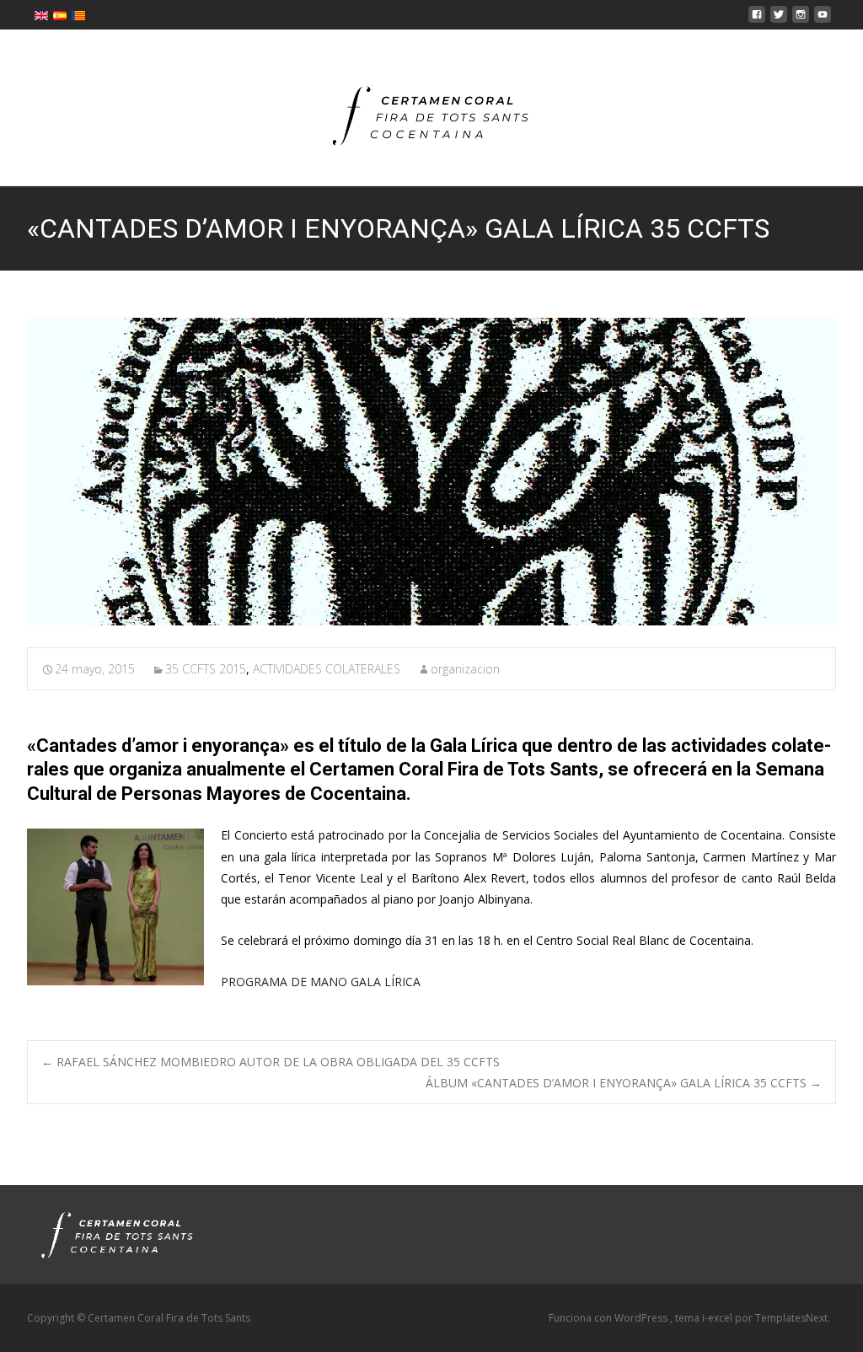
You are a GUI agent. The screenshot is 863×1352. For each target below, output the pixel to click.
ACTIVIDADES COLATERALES (326, 669)
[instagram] (800, 19)
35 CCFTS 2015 (205, 669)
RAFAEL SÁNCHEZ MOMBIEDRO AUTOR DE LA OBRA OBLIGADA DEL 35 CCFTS (270, 1062)
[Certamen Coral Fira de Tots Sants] (431, 107)
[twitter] (778, 19)
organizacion (465, 669)
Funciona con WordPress (609, 1318)
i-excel (718, 1318)
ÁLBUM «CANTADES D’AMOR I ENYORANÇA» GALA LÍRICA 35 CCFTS (624, 1083)
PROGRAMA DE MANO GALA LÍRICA (321, 982)
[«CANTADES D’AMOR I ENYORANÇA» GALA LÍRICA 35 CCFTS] (431, 471)
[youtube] (822, 19)
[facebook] (756, 19)
